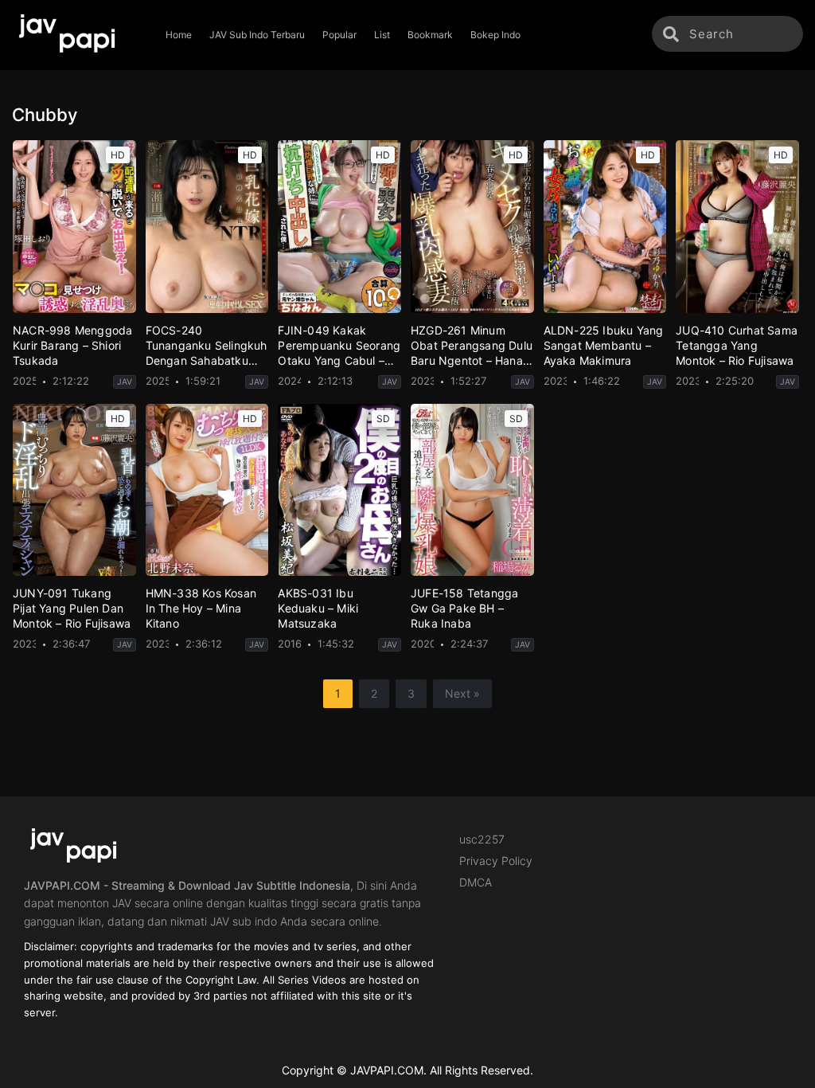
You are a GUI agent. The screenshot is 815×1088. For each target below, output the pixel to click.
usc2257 (482, 839)
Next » (462, 693)
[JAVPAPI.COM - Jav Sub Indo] (78, 35)
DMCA (475, 882)
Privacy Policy (495, 860)
